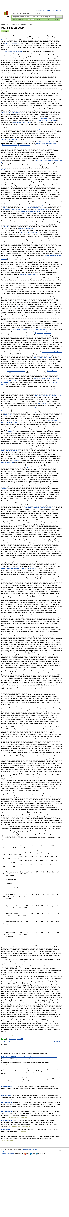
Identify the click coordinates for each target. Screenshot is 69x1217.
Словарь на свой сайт (52, 10)
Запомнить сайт (40, 10)
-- (30, 232)
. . (52, 352)
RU (60, 10)
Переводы (39, 19)
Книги (47, 19)
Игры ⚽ (56, 19)
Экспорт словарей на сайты (7, 1153)
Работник (57, 1041)
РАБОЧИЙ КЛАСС (6, 1086)
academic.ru (6, 19)
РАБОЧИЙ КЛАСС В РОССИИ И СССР (12, 1068)
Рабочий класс (6, 1077)
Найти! (59, 17)
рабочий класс (6, 1134)
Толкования (30, 19)
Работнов (7, 1041)
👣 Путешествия (6, 1151)
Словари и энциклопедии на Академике (26, 13)
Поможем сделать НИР (16, 1039)
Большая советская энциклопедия (19, 19)
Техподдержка (24, 1149)
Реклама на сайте (32, 1149)
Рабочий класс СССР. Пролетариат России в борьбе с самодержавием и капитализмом (29, 1057)
